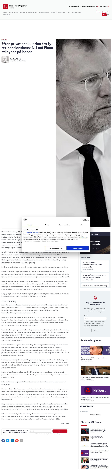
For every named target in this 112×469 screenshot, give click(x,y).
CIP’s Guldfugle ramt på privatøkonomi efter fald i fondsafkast (94, 378)
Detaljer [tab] (47, 224)
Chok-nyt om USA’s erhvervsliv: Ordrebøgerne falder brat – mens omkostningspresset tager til (98, 430)
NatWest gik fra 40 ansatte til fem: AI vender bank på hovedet (95, 398)
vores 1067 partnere (32, 232)
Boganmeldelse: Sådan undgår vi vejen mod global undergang (94, 358)
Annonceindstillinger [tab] (64, 224)
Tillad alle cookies (78, 248)
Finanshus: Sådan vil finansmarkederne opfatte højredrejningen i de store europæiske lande (99, 459)
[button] (108, 14)
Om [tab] (82, 224)
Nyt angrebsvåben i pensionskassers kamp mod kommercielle (92, 264)
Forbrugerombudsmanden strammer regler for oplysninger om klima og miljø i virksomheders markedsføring (99, 445)
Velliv (86, 315)
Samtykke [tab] (30, 224)
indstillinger (84, 237)
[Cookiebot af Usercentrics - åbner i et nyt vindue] (82, 220)
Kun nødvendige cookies (55, 248)
